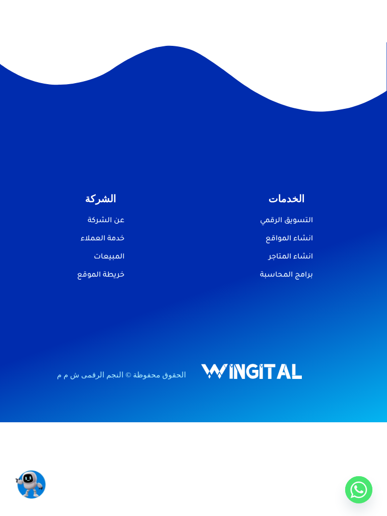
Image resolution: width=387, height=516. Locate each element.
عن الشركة (167, 14)
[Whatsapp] (358, 489)
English (275, 28)
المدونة (206, 14)
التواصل (128, 14)
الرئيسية (273, 14)
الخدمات (240, 14)
